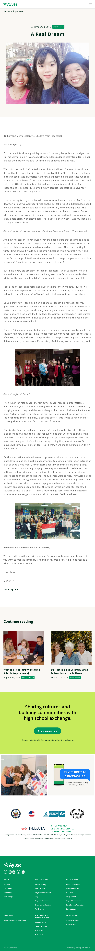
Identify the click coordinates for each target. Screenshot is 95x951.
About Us (7, 884)
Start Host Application (43, 905)
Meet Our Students (73, 889)
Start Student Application (75, 905)
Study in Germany (72, 920)
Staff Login (39, 934)
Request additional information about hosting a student (47, 740)
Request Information (42, 901)
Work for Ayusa (40, 922)
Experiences (58, 26)
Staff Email (39, 930)
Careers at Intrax (41, 926)
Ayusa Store (8, 893)
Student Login (71, 909)
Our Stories (8, 889)
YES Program (10, 589)
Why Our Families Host (43, 893)
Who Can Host (40, 889)
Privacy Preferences (83, 948)
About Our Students (73, 884)
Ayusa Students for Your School (15, 920)
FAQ (36, 897)
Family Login (39, 909)
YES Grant (69, 893)
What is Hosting (40, 884)
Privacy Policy (70, 948)
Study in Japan (71, 924)
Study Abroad (28, 677)
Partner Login (8, 897)
